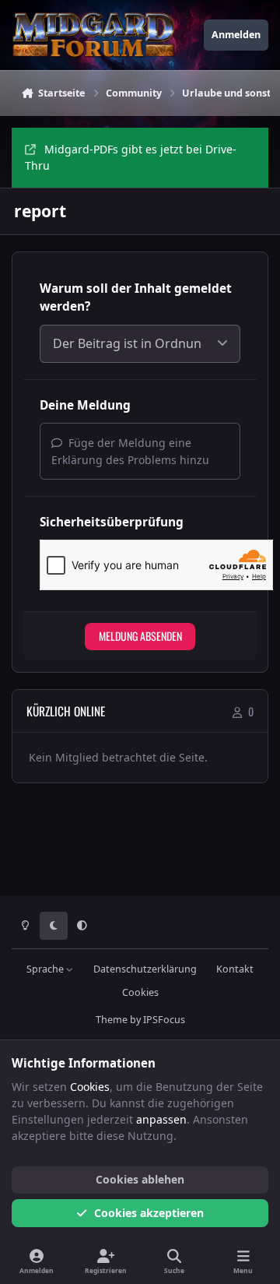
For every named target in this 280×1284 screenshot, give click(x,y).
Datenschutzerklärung (145, 969)
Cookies (140, 992)
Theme (112, 1019)
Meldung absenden (140, 636)
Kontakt (235, 969)
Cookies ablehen (140, 1179)
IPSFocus (164, 1019)
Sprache (46, 969)
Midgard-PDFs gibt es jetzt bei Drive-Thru (130, 157)
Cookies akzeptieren (149, 1212)
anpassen (161, 1119)
